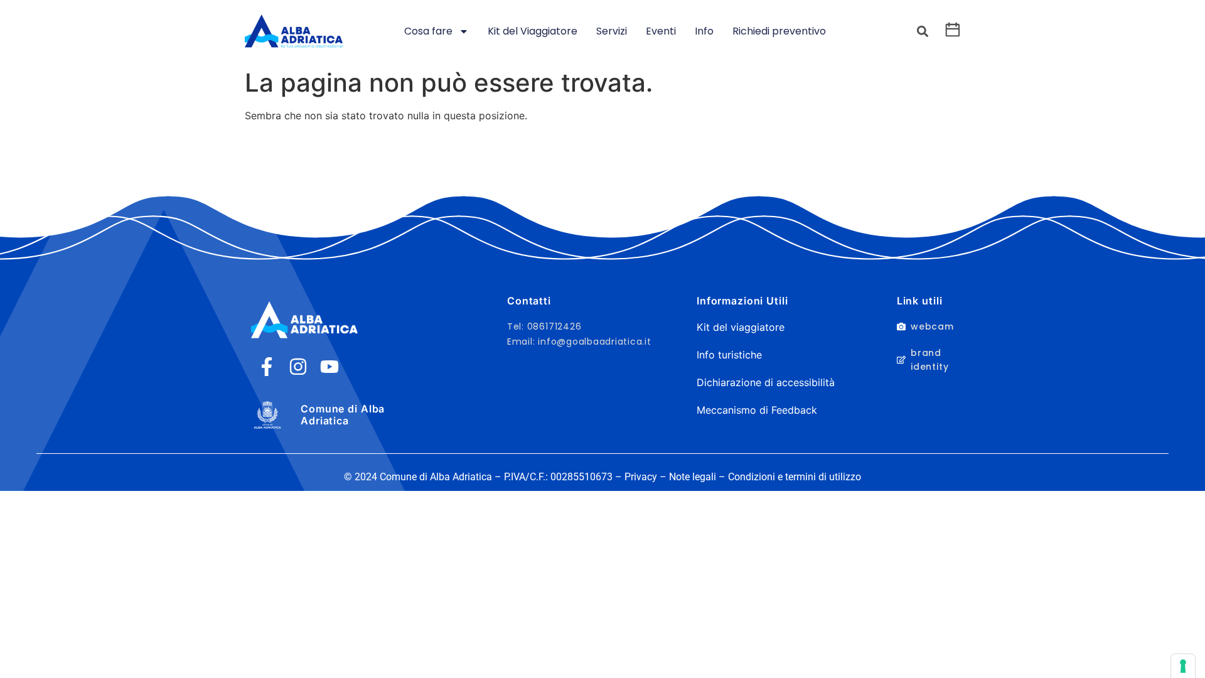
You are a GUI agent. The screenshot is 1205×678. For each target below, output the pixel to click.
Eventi (661, 31)
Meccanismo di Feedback (757, 410)
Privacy (640, 477)
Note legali (692, 477)
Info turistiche (729, 354)
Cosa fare (428, 31)
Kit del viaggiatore (741, 327)
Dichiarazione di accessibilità (766, 382)
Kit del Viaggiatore (532, 31)
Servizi (611, 31)
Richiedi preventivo (779, 31)
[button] (922, 31)
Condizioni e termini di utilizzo (794, 477)
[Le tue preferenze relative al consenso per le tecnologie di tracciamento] (1183, 666)
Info (704, 31)
